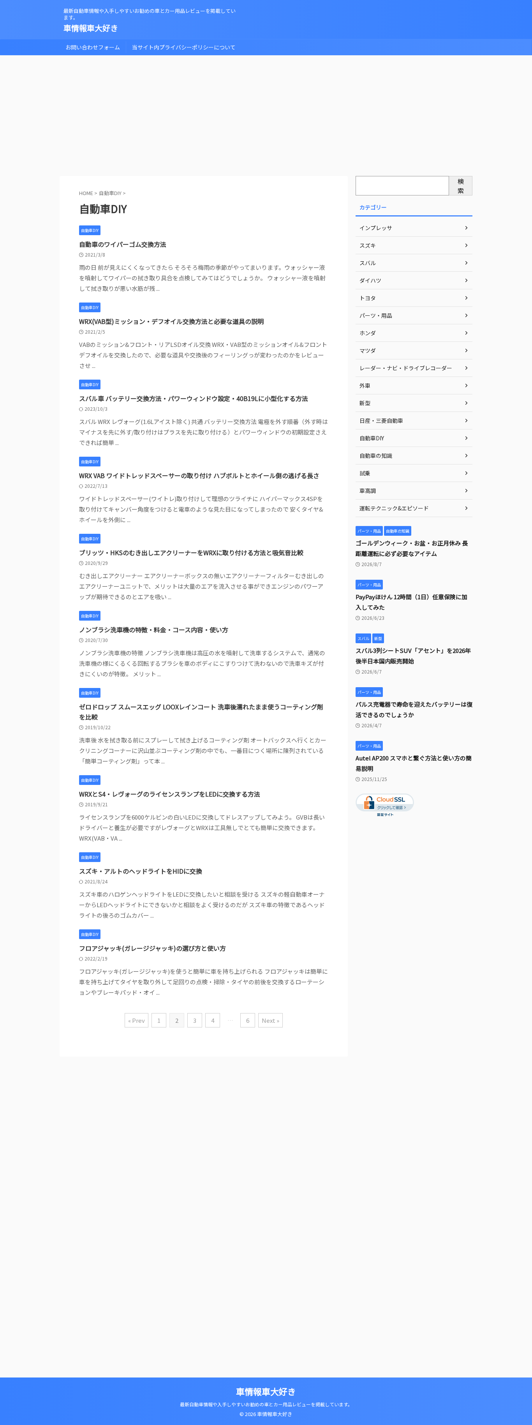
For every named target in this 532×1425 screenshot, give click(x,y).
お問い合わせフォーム (92, 47)
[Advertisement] (266, 113)
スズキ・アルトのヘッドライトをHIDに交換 (140, 871)
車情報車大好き (90, 27)
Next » (270, 1020)
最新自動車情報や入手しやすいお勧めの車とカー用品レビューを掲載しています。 (266, 1404)
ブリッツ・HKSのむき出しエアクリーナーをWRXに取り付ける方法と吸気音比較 (191, 552)
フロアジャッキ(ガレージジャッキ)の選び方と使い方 (152, 948)
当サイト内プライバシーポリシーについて (184, 47)
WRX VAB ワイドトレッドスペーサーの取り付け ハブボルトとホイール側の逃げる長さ (199, 475)
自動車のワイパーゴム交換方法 (122, 244)
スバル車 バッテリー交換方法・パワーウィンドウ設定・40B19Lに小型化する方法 (193, 398)
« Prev (136, 1020)
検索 (461, 185)
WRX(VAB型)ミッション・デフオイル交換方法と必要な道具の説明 (171, 321)
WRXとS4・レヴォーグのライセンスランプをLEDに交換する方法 (169, 794)
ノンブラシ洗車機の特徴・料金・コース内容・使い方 (153, 629)
